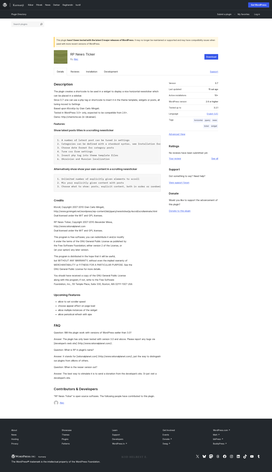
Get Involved (169, 430)
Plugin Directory (18, 14)
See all (214, 158)
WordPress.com (221, 430)
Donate (167, 439)
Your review (175, 158)
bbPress (218, 439)
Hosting (15, 439)
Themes (65, 435)
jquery (207, 120)
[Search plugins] (41, 24)
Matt (216, 435)
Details (60, 71)
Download (211, 57)
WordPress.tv (119, 443)
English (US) (212, 114)
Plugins (65, 439)
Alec (76, 59)
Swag (166, 443)
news (214, 120)
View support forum (179, 182)
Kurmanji (42, 457)
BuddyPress (220, 443)
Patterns (66, 443)
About (14, 430)
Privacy (14, 443)
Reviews (75, 71)
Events (166, 435)
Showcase (67, 430)
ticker (206, 126)
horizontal (198, 120)
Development (111, 71)
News (14, 435)
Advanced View (177, 134)
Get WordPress (258, 5)
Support (214, 71)
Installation (91, 71)
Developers (117, 439)
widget (214, 126)
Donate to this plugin (180, 210)
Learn (114, 430)
